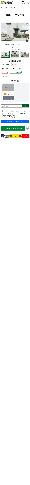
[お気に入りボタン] (27, 23)
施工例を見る (7, 99)
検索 (25, 106)
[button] (5, 54)
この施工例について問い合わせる (13, 128)
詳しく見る (7, 97)
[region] (15, 34)
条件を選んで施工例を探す (16, 121)
